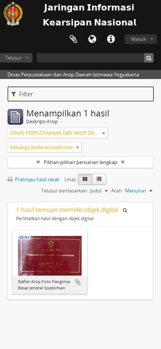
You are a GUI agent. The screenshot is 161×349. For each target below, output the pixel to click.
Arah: (117, 190)
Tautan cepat (110, 39)
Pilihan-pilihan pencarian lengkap (80, 162)
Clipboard (73, 39)
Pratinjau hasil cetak (37, 179)
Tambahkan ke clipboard (78, 282)
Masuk (138, 39)
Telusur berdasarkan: (64, 190)
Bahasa (92, 39)
